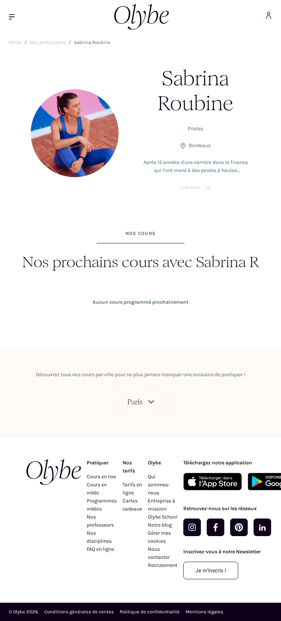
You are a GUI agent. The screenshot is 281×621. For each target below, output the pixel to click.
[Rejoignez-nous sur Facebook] (215, 527)
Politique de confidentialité (150, 611)
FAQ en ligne (100, 549)
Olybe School (162, 517)
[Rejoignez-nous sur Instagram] (192, 527)
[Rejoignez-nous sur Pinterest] (239, 527)
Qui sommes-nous (159, 485)
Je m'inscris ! (210, 570)
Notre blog (160, 525)
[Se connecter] (268, 17)
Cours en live (101, 477)
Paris (134, 402)
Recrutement (162, 565)
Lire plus (189, 187)
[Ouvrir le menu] (14, 17)
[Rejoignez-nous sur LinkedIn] (262, 527)
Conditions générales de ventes (79, 611)
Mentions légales (204, 611)
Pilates (195, 129)
